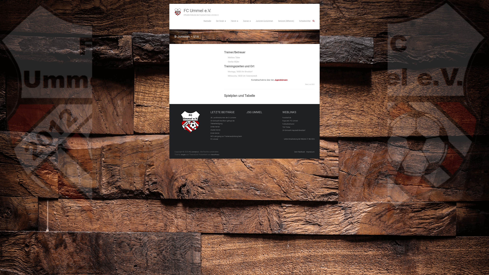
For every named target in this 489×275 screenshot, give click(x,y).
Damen (246, 21)
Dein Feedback (299, 152)
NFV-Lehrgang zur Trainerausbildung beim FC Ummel (226, 137)
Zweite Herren (215, 130)
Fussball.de (286, 118)
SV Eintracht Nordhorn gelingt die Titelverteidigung (222, 122)
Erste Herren (214, 133)
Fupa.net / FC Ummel (290, 121)
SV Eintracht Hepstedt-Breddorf (293, 130)
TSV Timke (286, 127)
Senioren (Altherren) (286, 21)
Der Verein (220, 21)
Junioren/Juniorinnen (264, 21)
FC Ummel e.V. (197, 10)
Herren (233, 21)
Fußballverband (288, 124)
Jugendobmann (281, 80)
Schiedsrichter (305, 21)
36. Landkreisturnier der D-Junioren (223, 118)
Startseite (207, 21)
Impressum (310, 152)
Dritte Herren (215, 127)
